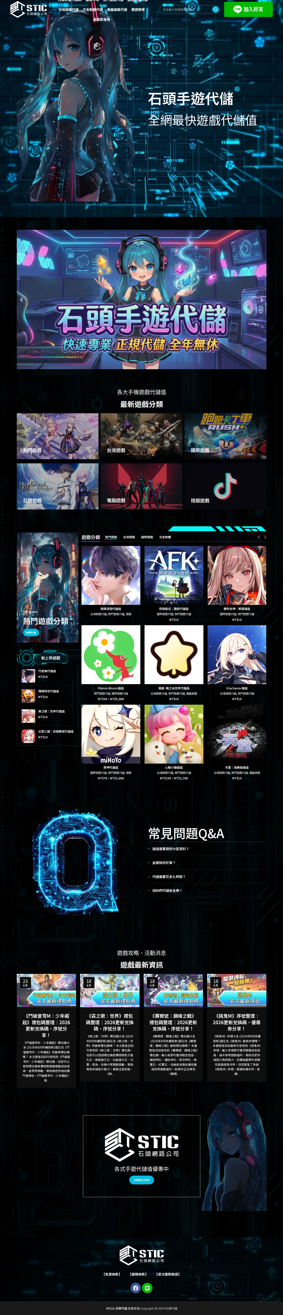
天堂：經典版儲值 (237, 767)
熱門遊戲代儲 (116, 614)
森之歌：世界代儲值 (51, 711)
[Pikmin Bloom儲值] (110, 654)
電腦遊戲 (191, 693)
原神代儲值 (110, 767)
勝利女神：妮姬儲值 (237, 609)
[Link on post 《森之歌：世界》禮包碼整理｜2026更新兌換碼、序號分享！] (110, 990)
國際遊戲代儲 (165, 614)
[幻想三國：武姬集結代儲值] (28, 736)
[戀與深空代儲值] (110, 575)
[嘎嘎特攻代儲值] (28, 696)
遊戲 (128, 614)
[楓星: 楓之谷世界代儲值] (174, 654)
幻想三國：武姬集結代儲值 (56, 731)
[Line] (147, 1288)
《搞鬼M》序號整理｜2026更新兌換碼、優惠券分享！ (237, 1022)
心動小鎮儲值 (174, 767)
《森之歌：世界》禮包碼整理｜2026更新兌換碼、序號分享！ (110, 1022)
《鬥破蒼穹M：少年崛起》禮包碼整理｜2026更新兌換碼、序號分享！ (46, 1025)
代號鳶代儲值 (47, 671)
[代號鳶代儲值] (28, 676)
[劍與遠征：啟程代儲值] (174, 575)
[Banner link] (58, 436)
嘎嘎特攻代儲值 (48, 691)
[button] (21, 299)
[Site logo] (28, 9)
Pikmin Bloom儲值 (111, 688)
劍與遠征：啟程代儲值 (174, 609)
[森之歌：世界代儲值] (28, 716)
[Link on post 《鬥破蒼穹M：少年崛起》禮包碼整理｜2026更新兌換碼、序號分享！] (46, 990)
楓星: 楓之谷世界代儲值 (174, 688)
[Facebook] (136, 1288)
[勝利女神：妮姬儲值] (237, 575)
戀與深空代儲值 (111, 609)
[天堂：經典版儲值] (237, 734)
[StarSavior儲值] (237, 654)
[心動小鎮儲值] (174, 734)
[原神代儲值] (110, 734)
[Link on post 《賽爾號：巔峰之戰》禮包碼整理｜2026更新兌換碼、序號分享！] (173, 990)
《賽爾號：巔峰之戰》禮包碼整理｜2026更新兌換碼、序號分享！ (173, 1022)
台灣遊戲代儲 (98, 614)
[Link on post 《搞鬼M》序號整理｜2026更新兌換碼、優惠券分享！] (236, 990)
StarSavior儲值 (237, 688)
